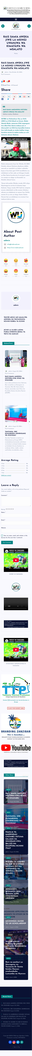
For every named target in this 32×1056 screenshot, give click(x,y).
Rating (3, 509)
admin (6, 72)
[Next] (27, 775)
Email (3, 520)
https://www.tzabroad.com (15, 247)
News (10, 72)
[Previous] (24, 775)
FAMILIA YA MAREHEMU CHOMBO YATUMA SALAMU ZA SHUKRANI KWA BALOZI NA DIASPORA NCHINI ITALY (15, 1016)
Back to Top (17, 1047)
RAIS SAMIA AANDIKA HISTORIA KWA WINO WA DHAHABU (16, 796)
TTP (8, 700)
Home (16, 53)
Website (3, 528)
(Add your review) (6, 475)
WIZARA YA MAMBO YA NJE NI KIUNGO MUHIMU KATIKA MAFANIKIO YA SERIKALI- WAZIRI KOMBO (14, 1024)
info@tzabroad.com (13, 244)
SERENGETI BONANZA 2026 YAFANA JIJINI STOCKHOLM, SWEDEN (13, 893)
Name (3, 512)
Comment (4, 495)
